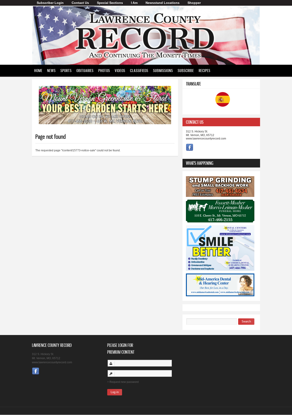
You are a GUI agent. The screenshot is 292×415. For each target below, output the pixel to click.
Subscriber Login (50, 2)
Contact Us (80, 2)
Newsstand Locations (163, 2)
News (51, 70)
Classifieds (139, 70)
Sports (66, 70)
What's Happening (199, 163)
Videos (120, 70)
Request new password (124, 382)
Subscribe (186, 70)
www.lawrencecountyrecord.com (206, 138)
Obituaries (85, 70)
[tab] (221, 122)
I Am (134, 2)
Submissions (163, 70)
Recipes (204, 70)
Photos (104, 70)
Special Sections (110, 2)
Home (38, 70)
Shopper (194, 2)
